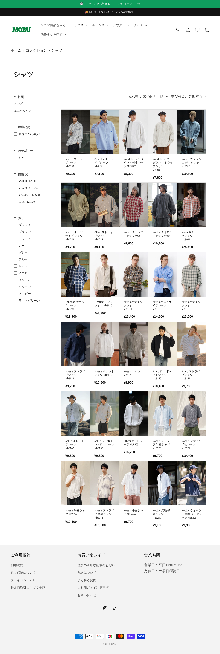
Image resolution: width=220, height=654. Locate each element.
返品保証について (23, 573)
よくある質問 (87, 580)
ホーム (16, 50)
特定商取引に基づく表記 (28, 588)
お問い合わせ (87, 595)
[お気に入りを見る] (197, 29)
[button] (78, 25)
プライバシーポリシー (26, 580)
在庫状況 (24, 127)
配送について (87, 573)
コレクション (36, 50)
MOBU (114, 644)
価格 (23, 174)
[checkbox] (33, 104)
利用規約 (17, 565)
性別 (21, 97)
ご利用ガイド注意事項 (93, 588)
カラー (22, 218)
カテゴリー (25, 151)
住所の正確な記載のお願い (96, 565)
